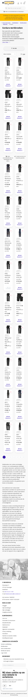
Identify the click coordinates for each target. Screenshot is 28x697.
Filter (15, 48)
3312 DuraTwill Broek (19, 135)
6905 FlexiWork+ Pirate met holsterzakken (8, 435)
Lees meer (5, 42)
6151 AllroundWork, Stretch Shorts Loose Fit (19, 103)
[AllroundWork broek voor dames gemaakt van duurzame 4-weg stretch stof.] (8, 362)
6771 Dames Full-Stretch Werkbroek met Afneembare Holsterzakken (8, 371)
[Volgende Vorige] (23, 457)
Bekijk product (8, 85)
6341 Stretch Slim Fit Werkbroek (19, 71)
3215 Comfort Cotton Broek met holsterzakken (19, 371)
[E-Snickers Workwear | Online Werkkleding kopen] (8, 3)
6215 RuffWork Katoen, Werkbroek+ (19, 339)
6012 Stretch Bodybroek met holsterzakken (8, 403)
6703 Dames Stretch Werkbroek (19, 177)
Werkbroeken (4, 646)
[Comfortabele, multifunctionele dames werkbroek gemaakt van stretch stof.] (19, 168)
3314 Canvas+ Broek (7, 135)
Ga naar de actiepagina (17, 18)
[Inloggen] (18, 3)
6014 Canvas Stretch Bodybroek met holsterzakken (19, 242)
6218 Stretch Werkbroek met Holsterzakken (19, 274)
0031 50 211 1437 (8, 591)
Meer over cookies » (8, 688)
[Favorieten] (21, 3)
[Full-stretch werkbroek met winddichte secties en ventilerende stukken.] (8, 200)
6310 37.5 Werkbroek (8, 242)
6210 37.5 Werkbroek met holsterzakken (8, 177)
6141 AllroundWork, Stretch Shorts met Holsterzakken (8, 103)
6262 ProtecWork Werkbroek (19, 403)
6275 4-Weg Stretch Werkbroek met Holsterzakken (8, 210)
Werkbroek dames (5, 650)
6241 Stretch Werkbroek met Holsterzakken (8, 71)
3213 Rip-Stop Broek (8, 306)
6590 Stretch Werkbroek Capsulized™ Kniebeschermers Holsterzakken (19, 210)
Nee (10, 685)
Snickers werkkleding (6, 644)
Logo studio (4, 653)
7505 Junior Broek (8, 339)
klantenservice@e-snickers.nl (13, 594)
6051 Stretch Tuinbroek (19, 435)
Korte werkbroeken (6, 648)
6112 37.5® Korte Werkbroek (19, 306)
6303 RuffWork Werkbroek (8, 274)
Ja (4, 685)
